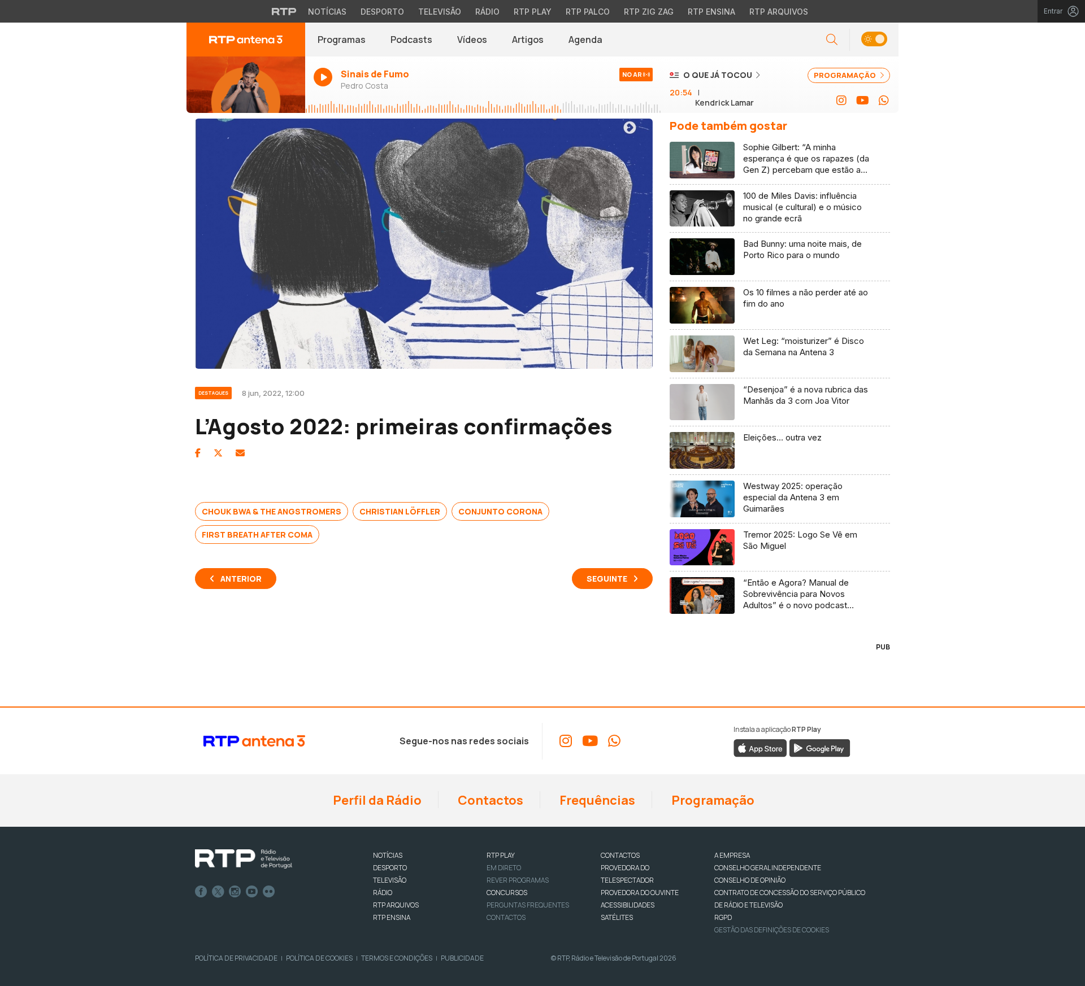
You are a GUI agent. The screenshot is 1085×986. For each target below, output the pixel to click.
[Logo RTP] (243, 859)
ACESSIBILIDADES (627, 905)
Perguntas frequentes (528, 905)
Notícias (327, 11)
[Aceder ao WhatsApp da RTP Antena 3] (884, 100)
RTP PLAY (501, 855)
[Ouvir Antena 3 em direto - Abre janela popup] (245, 84)
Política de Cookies (319, 958)
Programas (342, 39)
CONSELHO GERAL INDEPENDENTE (767, 867)
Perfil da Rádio (376, 800)
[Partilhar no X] (218, 453)
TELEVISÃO (389, 880)
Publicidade (462, 958)
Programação (711, 800)
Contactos (489, 800)
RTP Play (533, 11)
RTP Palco (588, 11)
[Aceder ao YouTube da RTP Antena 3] (862, 100)
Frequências (596, 800)
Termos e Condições (396, 958)
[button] (874, 40)
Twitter (218, 891)
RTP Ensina (711, 11)
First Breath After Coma (257, 534)
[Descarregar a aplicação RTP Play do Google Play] (819, 747)
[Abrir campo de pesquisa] (832, 40)
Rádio (487, 11)
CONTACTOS (620, 855)
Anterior (241, 578)
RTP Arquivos (778, 11)
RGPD (723, 917)
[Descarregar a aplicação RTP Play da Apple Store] (760, 747)
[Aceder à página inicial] (245, 39)
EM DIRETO (504, 867)
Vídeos (472, 39)
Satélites (617, 917)
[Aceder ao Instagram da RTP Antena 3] (841, 100)
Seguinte (607, 578)
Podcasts (411, 39)
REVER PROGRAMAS (518, 880)
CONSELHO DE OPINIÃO (749, 880)
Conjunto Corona (500, 511)
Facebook (201, 891)
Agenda (585, 39)
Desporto (382, 11)
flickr (269, 891)
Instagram (235, 891)
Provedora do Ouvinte (640, 892)
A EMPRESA (732, 855)
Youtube (252, 891)
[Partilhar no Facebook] (198, 453)
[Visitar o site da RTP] (284, 11)
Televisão (439, 11)
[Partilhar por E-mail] (240, 453)
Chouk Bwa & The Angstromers (271, 511)
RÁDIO (382, 892)
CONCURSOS (507, 892)
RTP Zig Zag (649, 11)
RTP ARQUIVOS (396, 905)
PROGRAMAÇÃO (846, 75)
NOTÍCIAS (387, 855)
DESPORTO (390, 867)
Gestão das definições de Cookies (771, 930)
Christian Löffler (399, 511)
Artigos (528, 39)
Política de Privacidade (236, 958)
